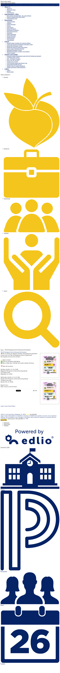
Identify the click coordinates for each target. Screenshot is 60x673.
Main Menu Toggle (5, 4)
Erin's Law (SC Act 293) (13, 60)
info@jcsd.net (11, 418)
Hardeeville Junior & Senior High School (17, 47)
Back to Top (4, 420)
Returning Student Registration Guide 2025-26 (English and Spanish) (24, 56)
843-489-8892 (33, 414)
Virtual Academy (11, 53)
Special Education (11, 35)
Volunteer (6, 425)
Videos (8, 70)
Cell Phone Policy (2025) (13, 57)
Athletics (9, 23)
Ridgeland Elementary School (14, 50)
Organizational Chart (12, 18)
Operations (9, 33)
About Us (9, 8)
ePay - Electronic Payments (13, 59)
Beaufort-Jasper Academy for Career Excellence (19, 43)
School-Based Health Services (14, 64)
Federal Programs (11, 24)
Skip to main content (6, 1)
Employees (6, 422)
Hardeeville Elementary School (14, 46)
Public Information (11, 34)
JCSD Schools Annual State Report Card (17, 63)
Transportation (10, 40)
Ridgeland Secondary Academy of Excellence (18, 51)
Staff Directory (10, 12)
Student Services (11, 37)
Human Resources (11, 28)
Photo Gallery (10, 72)
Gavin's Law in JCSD (12, 61)
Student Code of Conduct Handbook (16, 66)
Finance (9, 26)
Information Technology (13, 30)
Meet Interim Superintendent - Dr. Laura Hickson (19, 15)
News (2, 350)
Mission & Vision (11, 10)
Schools (9, 11)
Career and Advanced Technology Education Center (20, 44)
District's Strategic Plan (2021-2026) (16, 17)
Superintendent (10, 38)
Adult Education (11, 21)
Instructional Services (12, 31)
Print (36, 390)
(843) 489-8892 (19, 418)
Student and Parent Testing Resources (16, 67)
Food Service (10, 27)
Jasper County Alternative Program (15, 48)
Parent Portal (7, 424)
